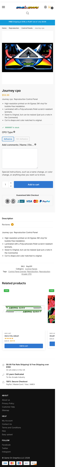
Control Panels (26, 28)
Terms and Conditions (11, 427)
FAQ (4, 431)
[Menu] (6, 7)
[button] (50, 7)
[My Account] (45, 7)
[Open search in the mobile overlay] (27, 13)
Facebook (6, 445)
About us (6, 400)
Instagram (6, 452)
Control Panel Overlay (17, 271)
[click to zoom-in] (28, 57)
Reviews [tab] (7, 224)
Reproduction (14, 28)
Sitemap (5, 410)
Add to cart (33, 184)
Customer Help (8, 407)
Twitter (5, 448)
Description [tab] (7, 218)
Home (4, 28)
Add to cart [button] (23, 346)
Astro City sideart (12, 336)
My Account (7, 420)
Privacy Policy (8, 403)
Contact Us (7, 424)
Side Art (8, 333)
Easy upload (7, 434)
